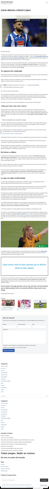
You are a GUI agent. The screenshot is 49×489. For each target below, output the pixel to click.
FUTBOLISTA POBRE (5, 381)
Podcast (2, 385)
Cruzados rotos (4, 374)
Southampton (4, 387)
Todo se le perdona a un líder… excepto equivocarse (12, 133)
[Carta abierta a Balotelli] (40, 304)
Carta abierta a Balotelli (37, 308)
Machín (22, 67)
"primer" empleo (4, 366)
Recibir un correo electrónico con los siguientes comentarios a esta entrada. (20, 345)
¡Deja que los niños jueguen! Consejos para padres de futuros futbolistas (16, 442)
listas (2, 383)
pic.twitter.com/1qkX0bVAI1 (33, 85)
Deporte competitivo (5, 435)
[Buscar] (46, 396)
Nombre (5, 324)
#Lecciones (3, 368)
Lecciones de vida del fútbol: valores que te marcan (12, 448)
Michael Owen (44, 251)
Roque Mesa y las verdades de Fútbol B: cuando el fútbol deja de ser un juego (17, 439)
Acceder (2, 464)
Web (33, 324)
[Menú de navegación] (46, 3)
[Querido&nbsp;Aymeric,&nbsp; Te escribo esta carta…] (24, 304)
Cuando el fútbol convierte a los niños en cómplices (12, 450)
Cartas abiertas (4, 372)
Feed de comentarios (5, 468)
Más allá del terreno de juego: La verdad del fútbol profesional (14, 444)
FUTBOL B (3, 379)
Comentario (5, 329)
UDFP (2, 391)
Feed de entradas (4, 466)
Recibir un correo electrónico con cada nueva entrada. (15, 347)
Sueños (2, 389)
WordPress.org (4, 470)
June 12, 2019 (20, 87)
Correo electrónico (22, 324)
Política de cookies (30, 487)
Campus (2, 370)
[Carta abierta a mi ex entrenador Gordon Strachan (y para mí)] (8, 304)
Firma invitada (4, 376)
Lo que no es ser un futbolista (7, 437)
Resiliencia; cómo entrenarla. (7, 446)
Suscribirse (44, 480)
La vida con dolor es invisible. (19, 213)
